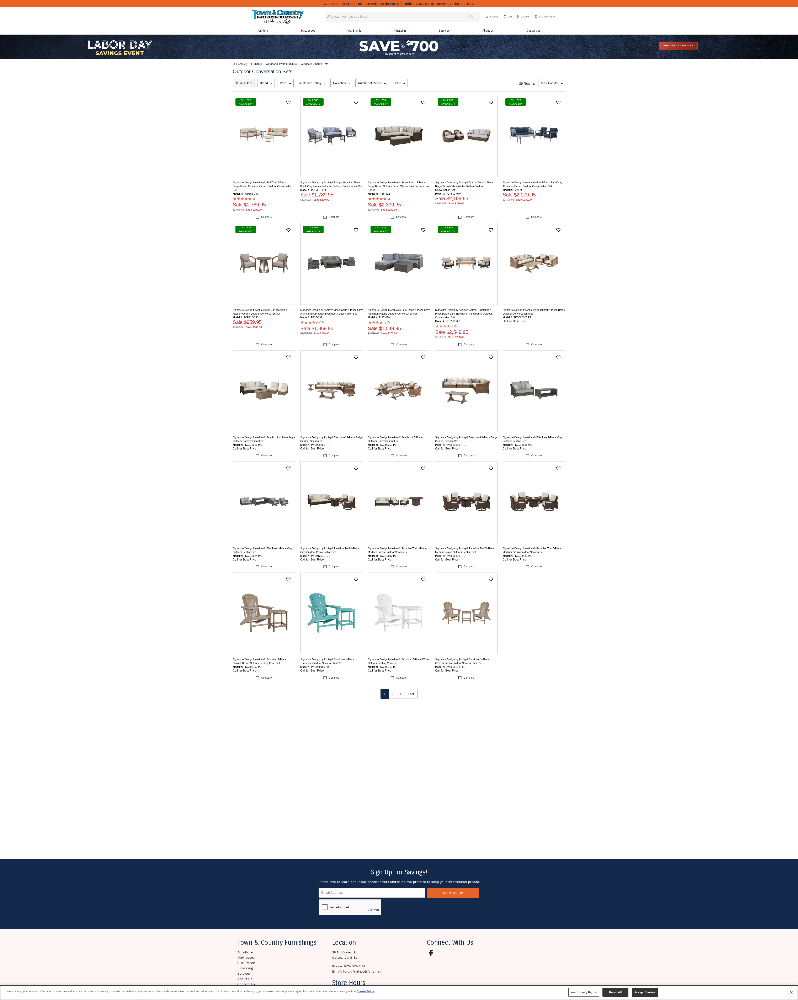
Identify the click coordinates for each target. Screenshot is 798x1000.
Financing (400, 30)
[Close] (791, 992)
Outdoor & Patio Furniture (281, 63)
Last (411, 693)
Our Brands (354, 30)
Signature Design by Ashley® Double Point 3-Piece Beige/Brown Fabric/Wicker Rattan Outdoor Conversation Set (464, 186)
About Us (488, 30)
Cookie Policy (365, 991)
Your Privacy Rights (584, 992)
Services (444, 30)
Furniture (262, 30)
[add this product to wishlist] (288, 102)
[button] (487, 16)
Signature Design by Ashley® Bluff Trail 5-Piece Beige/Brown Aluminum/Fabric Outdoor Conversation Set (262, 186)
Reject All (615, 992)
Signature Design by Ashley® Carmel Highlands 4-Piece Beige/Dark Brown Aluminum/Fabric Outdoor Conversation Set (463, 314)
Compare (266, 217)
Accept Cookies (645, 992)
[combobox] (266, 83)
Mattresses (308, 30)
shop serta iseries (678, 45)
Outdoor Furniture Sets (314, 63)
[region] (399, 992)
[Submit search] (471, 16)
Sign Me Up (453, 892)
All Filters (246, 83)
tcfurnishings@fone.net (362, 971)
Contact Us (534, 30)
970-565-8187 (355, 966)
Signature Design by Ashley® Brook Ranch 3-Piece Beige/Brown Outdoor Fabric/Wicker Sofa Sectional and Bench (399, 186)
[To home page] (278, 16)
